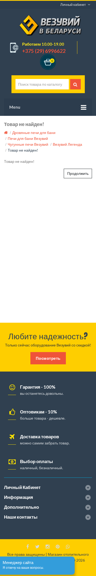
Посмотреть (48, 358)
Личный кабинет (73, 4)
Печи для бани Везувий (28, 138)
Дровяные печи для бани (33, 132)
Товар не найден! (23, 150)
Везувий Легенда (67, 144)
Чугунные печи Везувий (28, 144)
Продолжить (78, 173)
